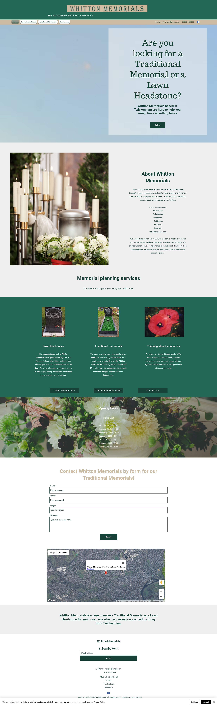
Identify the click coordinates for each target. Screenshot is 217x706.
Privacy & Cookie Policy (98, 697)
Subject (53, 505)
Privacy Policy (99, 702)
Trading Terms (114, 697)
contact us (139, 619)
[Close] (213, 702)
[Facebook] (198, 22)
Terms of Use (82, 697)
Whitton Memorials (108, 641)
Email (52, 496)
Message (54, 515)
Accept (206, 702)
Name (52, 486)
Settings (194, 702)
